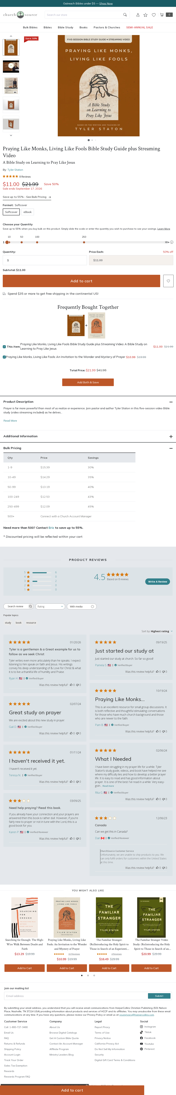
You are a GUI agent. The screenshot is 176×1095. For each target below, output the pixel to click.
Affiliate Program (59, 1049)
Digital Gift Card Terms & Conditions (115, 1060)
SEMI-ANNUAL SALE (139, 27)
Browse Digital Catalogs (63, 1032)
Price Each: (96, 251)
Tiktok (148, 1032)
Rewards (9, 1071)
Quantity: (9, 251)
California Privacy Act (107, 1043)
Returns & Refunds (14, 1043)
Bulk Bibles (30, 27)
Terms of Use (102, 1032)
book (18, 622)
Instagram (150, 1026)
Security (99, 1054)
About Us (55, 1027)
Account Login (12, 1054)
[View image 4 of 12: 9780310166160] (11, 105)
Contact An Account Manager (66, 1043)
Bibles (48, 27)
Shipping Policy (12, 1049)
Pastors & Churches (107, 27)
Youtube (149, 1043)
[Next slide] (11, 135)
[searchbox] (15, 606)
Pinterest (150, 1049)
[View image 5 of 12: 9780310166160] (11, 124)
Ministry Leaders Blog (62, 1054)
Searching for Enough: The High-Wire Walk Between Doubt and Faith (24, 944)
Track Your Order (13, 1060)
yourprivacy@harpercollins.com (136, 1014)
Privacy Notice (103, 1038)
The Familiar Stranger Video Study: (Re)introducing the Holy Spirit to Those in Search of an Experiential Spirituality (151, 944)
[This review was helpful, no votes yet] (71, 685)
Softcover (11, 212)
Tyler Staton (15, 169)
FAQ (6, 1038)
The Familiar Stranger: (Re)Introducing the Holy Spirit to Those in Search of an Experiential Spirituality (109, 944)
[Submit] (125, 14)
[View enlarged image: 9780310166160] (98, 85)
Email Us (9, 1032)
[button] (89, 140)
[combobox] (87, 15)
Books (84, 27)
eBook (28, 212)
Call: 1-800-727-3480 (16, 1027)
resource (31, 622)
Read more (108, 785)
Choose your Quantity (18, 224)
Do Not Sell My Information (110, 1049)
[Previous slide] (11, 36)
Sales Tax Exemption (15, 1065)
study (8, 622)
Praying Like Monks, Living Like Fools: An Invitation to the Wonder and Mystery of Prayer (65, 357)
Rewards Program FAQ (17, 1076)
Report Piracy (102, 1027)
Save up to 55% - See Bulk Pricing (24, 197)
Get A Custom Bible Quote (64, 1038)
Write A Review (157, 581)
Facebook (150, 1038)
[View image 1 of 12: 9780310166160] (11, 47)
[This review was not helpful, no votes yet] (77, 685)
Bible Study (65, 27)
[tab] (81, 975)
